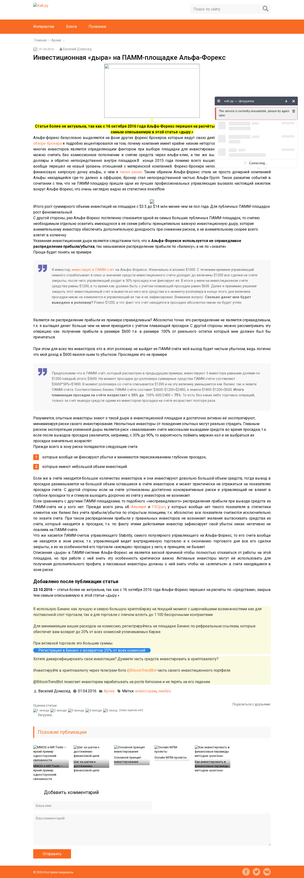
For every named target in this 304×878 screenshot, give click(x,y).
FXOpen (158, 507)
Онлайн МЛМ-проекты (170, 757)
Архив (109, 691)
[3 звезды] (77, 710)
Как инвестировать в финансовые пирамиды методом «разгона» (212, 766)
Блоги (71, 26)
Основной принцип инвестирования (127, 760)
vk (267, 872)
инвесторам (146, 691)
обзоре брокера (47, 143)
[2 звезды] (59, 710)
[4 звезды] (94, 710)
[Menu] (219, 101)
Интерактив (43, 26)
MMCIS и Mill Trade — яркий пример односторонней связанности (47, 772)
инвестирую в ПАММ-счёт (93, 270)
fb (246, 872)
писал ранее (131, 172)
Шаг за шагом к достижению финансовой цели (86, 766)
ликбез (164, 691)
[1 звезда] (41, 710)
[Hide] (294, 101)
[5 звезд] (111, 710)
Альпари (138, 507)
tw (256, 872)
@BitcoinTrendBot (142, 670)
